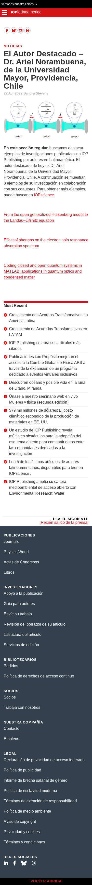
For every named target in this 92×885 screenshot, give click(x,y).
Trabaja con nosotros (22, 707)
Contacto (11, 728)
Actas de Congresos (21, 562)
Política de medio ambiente (27, 811)
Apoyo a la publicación (23, 593)
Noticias (13, 46)
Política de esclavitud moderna (30, 791)
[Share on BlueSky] (14, 30)
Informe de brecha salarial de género (35, 780)
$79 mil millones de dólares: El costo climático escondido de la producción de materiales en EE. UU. (44, 416)
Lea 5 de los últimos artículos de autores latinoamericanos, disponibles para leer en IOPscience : (46, 468)
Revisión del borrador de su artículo (35, 624)
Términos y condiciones (24, 842)
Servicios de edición (21, 645)
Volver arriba (46, 881)
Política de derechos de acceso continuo (39, 676)
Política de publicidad (22, 770)
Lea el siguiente (63, 520)
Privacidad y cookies (22, 832)
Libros (9, 572)
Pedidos (11, 666)
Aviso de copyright (20, 821)
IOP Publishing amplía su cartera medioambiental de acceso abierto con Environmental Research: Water (42, 487)
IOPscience (44, 195)
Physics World (16, 552)
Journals (11, 541)
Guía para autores (19, 604)
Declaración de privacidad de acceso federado (44, 760)
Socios (10, 697)
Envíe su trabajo (18, 614)
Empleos (11, 739)
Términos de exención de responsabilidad (40, 801)
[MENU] (4, 12)
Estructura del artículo (22, 634)
